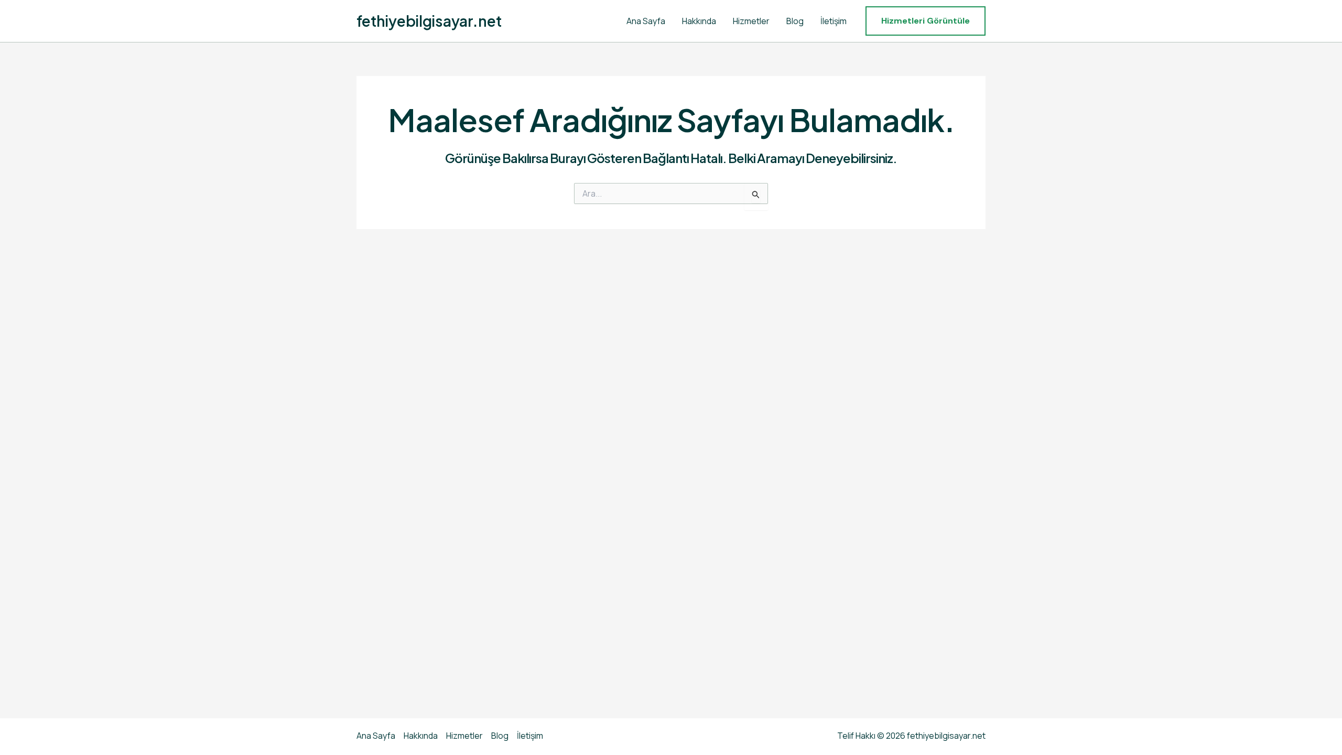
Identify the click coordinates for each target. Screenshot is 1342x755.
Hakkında (699, 21)
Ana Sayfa (645, 21)
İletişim (833, 21)
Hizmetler (751, 21)
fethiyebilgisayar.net (429, 21)
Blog (795, 21)
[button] (925, 21)
